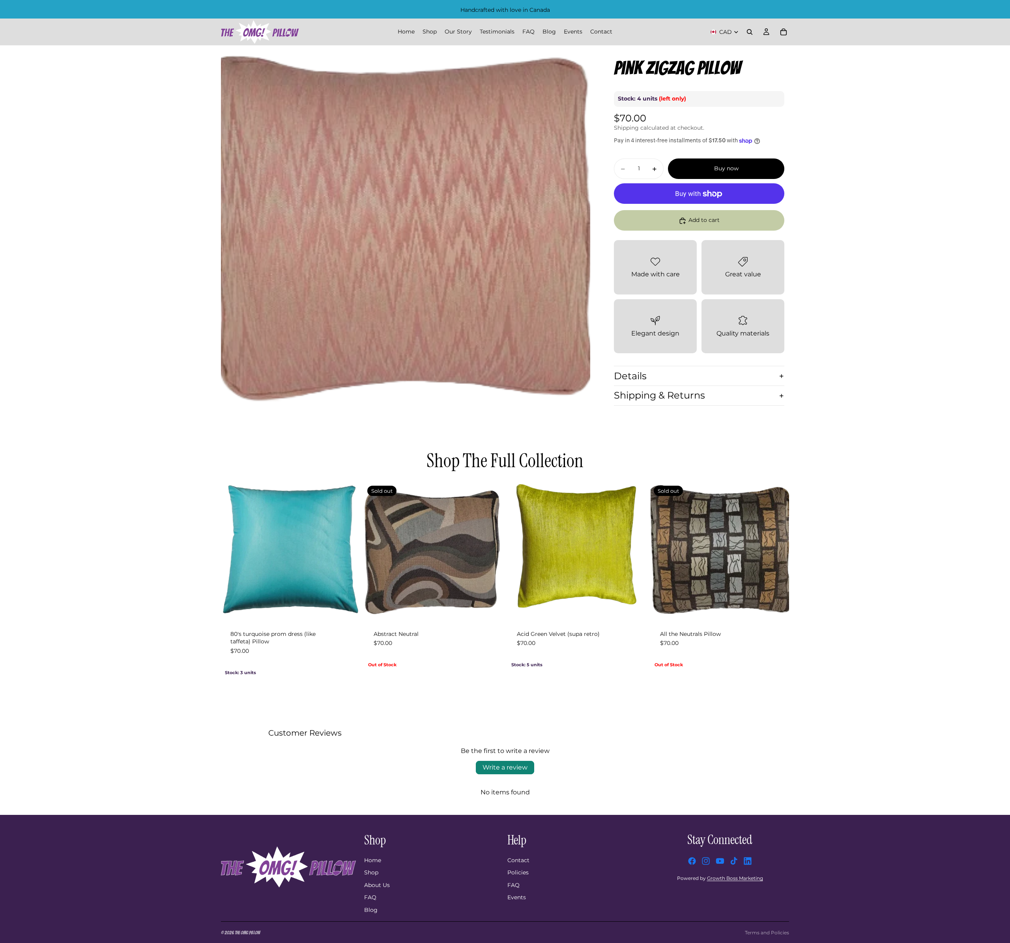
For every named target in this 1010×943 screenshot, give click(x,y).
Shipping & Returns (659, 395)
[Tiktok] (734, 861)
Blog (371, 909)
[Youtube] (720, 861)
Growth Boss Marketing (735, 878)
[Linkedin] (747, 861)
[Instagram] (706, 861)
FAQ (370, 897)
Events (516, 897)
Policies (518, 872)
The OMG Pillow (247, 932)
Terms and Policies (767, 933)
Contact (518, 860)
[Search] (749, 32)
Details (630, 376)
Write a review (505, 767)
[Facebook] (692, 861)
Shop (371, 872)
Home (372, 860)
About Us (377, 885)
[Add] (353, 609)
